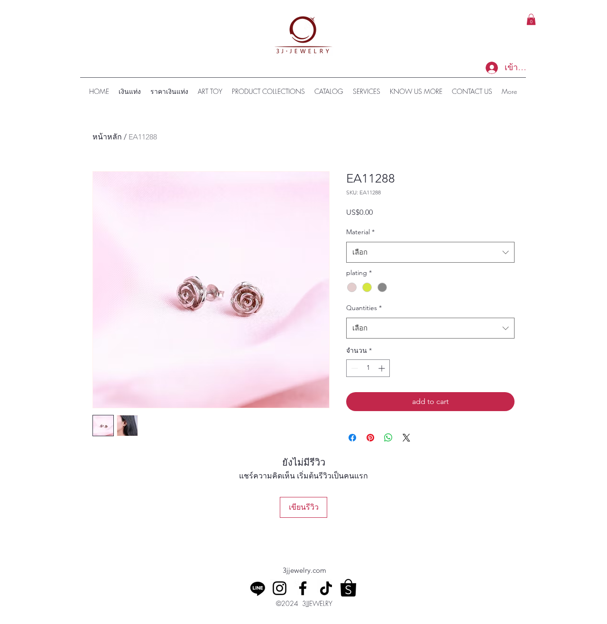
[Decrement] (353, 368)
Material (360, 232)
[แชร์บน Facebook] (352, 437)
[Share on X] (406, 437)
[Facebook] (303, 588)
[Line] (258, 588)
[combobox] (430, 252)
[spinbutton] (368, 368)
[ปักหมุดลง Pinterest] (370, 437)
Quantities (364, 307)
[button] (531, 19)
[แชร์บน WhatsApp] (388, 437)
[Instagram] (279, 588)
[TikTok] (326, 588)
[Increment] (382, 368)
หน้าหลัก (107, 136)
